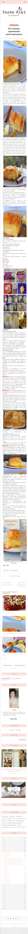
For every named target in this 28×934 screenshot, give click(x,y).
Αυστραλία (15, 827)
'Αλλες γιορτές (5, 816)
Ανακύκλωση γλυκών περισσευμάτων (9, 825)
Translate (6, 680)
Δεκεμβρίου (6, 882)
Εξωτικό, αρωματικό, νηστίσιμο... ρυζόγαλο (12, 862)
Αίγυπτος (4, 818)
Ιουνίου (5, 870)
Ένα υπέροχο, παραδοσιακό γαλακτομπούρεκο (13, 864)
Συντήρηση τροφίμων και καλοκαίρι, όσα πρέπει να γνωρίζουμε (14, 770)
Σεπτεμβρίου (7, 876)
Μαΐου (5, 868)
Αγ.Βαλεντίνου (19, 816)
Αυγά (10, 827)
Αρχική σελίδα (14, 668)
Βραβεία (23, 827)
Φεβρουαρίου (7, 855)
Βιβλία (19, 827)
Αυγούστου (6, 874)
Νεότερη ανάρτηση (7, 665)
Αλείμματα (9, 818)
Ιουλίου (5, 872)
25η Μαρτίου (12, 816)
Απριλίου (5, 866)
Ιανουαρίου (6, 853)
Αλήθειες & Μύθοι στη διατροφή (19, 818)
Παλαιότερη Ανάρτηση (20, 665)
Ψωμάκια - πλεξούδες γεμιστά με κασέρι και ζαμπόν (14, 860)
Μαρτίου (5, 857)
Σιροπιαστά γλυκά (14, 570)
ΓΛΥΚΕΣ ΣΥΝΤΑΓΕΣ (14, 25)
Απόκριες (19, 825)
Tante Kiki (12, 923)
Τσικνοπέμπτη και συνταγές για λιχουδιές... (12, 858)
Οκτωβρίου (6, 878)
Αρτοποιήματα (5, 827)
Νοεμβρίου (6, 880)
